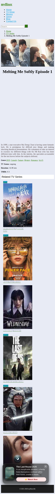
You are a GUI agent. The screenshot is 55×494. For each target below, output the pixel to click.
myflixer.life (31, 489)
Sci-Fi (41, 160)
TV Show (10, 12)
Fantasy (20, 160)
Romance (34, 160)
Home (9, 10)
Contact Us (11, 21)
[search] (26, 26)
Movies (9, 14)
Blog (8, 19)
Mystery (27, 160)
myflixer (6, 4)
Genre (9, 17)
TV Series (10, 33)
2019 (8, 160)
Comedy (14, 160)
